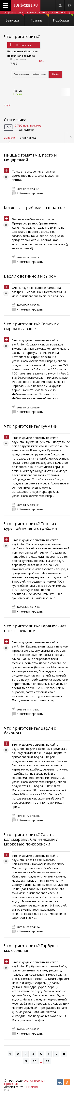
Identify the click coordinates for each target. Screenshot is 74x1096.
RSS (41, 61)
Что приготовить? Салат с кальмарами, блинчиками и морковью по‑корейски (31, 839)
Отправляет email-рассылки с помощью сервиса (37, 12)
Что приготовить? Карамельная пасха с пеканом (35, 628)
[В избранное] (7, 178)
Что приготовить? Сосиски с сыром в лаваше (31, 326)
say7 (7, 105)
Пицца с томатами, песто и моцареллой (30, 157)
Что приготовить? (22, 36)
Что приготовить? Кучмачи (30, 426)
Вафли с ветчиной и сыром (30, 276)
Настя (17, 94)
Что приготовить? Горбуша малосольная (31, 948)
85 (47, 1061)
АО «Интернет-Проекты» (25, 1082)
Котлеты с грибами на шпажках (35, 207)
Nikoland (32, 1087)
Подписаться (23, 45)
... (41, 1061)
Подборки (61, 20)
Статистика (15, 119)
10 (34, 1061)
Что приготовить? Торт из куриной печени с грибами (30, 526)
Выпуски (12, 20)
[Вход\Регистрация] (60, 5)
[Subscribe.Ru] (25, 5)
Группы (36, 20)
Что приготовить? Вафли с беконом (30, 730)
